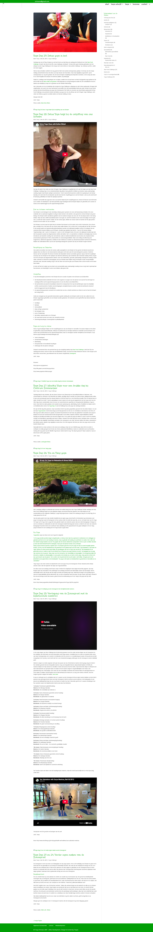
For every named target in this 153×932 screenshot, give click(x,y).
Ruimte (106, 72)
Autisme (106, 27)
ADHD (105, 20)
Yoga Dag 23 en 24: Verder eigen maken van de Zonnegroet (58, 856)
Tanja (37, 58)
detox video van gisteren (50, 81)
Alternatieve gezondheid (111, 51)
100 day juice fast (108, 17)
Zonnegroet (73, 353)
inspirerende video (110, 60)
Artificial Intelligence (109, 22)
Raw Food (107, 56)
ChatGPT (107, 24)
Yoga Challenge (52, 58)
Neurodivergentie (108, 65)
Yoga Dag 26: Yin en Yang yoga (49, 453)
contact (144, 4)
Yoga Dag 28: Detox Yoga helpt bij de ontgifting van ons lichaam (63, 115)
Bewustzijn (107, 29)
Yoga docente (42, 411)
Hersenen (107, 31)
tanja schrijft (116, 4)
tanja (127, 4)
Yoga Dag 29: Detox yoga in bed (50, 55)
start (107, 4)
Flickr (48, 103)
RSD (106, 67)
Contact (51, 925)
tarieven (136, 4)
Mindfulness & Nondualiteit (112, 36)
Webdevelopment (60, 925)
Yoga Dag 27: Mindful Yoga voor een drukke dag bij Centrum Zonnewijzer (60, 386)
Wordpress (108, 45)
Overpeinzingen (109, 42)
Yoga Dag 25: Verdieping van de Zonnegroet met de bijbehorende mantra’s (60, 594)
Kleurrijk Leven (108, 63)
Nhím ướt (43, 910)
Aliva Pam (43, 103)
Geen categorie (108, 47)
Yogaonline (36, 535)
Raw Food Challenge (78, 349)
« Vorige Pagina (37, 920)
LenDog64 (44, 441)
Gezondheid (107, 49)
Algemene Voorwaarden (40, 925)
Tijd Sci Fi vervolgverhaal (110, 74)
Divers (105, 40)
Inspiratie (107, 33)
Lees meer (55, 674)
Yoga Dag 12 (52, 406)
